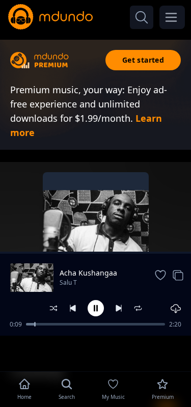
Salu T (68, 282)
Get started (143, 60)
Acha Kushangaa (88, 273)
